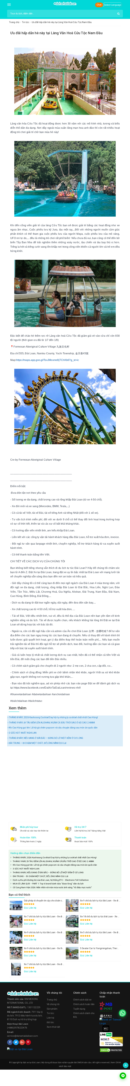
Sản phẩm (52, 1009)
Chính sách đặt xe (82, 999)
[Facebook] (10, 1042)
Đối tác (50, 1022)
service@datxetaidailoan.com (22, 1036)
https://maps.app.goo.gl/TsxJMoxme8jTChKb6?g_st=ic (47, 360)
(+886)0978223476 (17, 1027)
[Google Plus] (22, 1042)
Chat (99, 4)
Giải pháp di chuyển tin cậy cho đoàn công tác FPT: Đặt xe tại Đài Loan (59, 900)
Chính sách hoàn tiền (84, 1004)
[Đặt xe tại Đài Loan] (65, 3)
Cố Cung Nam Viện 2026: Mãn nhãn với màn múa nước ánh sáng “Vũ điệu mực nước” (52, 887)
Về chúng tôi (53, 1004)
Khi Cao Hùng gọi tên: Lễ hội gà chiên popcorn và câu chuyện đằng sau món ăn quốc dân (53, 727)
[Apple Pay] (106, 1028)
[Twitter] (16, 1042)
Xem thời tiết (53, 1027)
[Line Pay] (106, 1034)
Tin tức (50, 1013)
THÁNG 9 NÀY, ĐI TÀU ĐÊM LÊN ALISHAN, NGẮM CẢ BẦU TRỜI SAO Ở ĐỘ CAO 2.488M (51, 722)
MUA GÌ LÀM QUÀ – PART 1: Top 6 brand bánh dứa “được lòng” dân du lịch (48, 883)
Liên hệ (50, 1018)
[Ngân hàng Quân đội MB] (106, 1004)
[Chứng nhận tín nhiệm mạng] (111, 1041)
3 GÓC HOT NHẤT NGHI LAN (22, 733)
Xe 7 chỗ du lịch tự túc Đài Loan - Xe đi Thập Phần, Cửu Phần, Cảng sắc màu (62, 964)
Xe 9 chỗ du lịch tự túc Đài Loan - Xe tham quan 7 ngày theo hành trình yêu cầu (63, 948)
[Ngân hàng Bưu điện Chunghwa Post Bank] (106, 1009)
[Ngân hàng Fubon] (111, 1021)
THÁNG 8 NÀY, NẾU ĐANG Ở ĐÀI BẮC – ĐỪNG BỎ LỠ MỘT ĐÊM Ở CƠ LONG (45, 738)
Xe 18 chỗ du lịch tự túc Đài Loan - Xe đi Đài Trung (105, 916)
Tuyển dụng (79, 1009)
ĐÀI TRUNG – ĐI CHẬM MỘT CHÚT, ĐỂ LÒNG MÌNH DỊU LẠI (37, 743)
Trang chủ (52, 999)
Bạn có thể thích (19, 894)
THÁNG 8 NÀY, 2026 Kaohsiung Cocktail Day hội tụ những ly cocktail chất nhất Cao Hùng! (53, 717)
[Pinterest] (28, 1042)
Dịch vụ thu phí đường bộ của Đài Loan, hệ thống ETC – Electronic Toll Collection (51, 880)
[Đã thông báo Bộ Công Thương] (25, 1049)
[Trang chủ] (25, 993)
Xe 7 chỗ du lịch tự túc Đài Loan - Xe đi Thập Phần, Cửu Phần (54, 916)
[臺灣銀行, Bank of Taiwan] (106, 1015)
